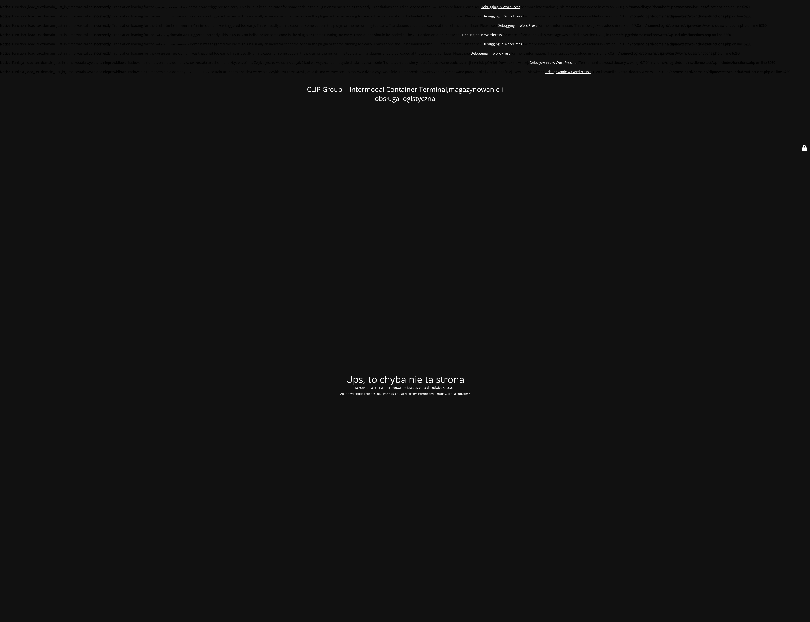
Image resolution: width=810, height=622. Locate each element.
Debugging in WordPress (500, 7)
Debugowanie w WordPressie (553, 62)
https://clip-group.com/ (453, 394)
